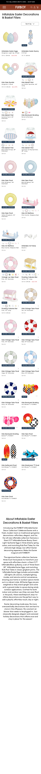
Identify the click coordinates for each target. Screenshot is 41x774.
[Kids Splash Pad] (23, 79)
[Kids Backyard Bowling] (23, 112)
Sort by (28, 24)
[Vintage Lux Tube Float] (3, 274)
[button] (31, 7)
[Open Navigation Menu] (4, 7)
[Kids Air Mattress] (23, 210)
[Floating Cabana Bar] (23, 274)
